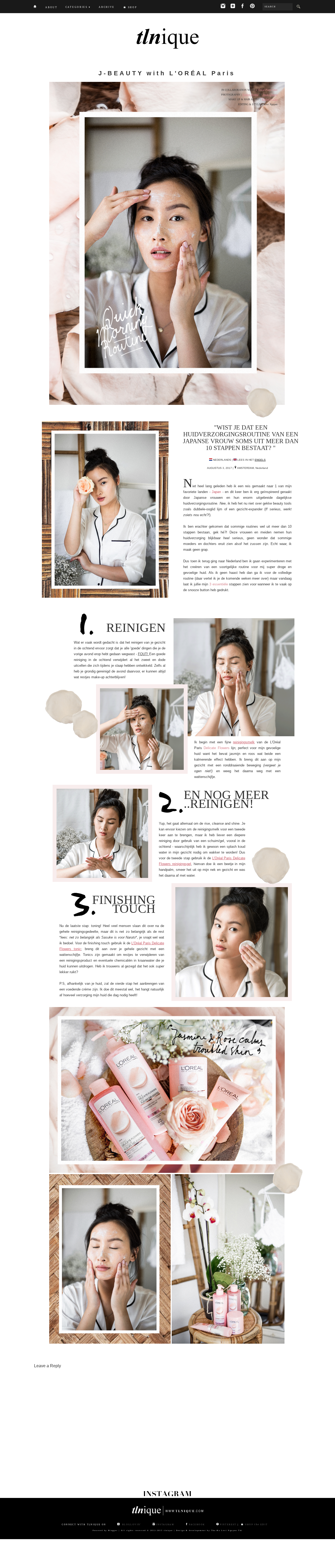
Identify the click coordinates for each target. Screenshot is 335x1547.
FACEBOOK (197, 1524)
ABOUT (51, 7)
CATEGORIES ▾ (78, 7)
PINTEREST (228, 1524)
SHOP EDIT (256, 1524)
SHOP (132, 7)
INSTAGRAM (165, 1524)
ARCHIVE (107, 7)
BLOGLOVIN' (131, 1524)
